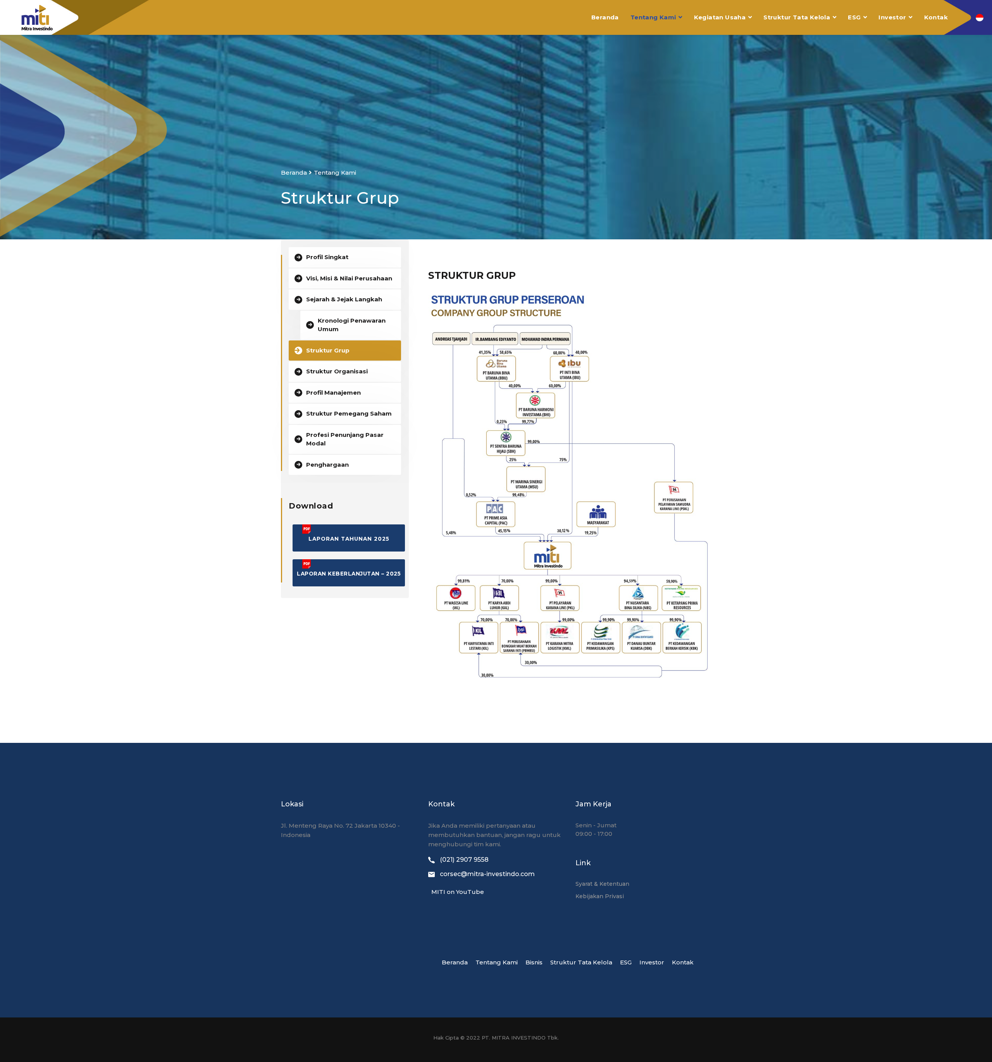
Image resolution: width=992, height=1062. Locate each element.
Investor (892, 17)
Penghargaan (327, 464)
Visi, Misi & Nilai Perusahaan (349, 278)
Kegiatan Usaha (720, 17)
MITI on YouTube (456, 891)
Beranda (605, 17)
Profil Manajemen (333, 392)
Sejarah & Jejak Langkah (344, 299)
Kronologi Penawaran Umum (352, 325)
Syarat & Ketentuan (602, 883)
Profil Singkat (327, 257)
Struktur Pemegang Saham (349, 413)
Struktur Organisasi (337, 371)
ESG (854, 17)
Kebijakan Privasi (599, 896)
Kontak (936, 17)
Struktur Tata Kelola (796, 17)
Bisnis (533, 962)
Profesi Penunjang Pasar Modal (345, 439)
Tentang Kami (653, 17)
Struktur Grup (328, 350)
